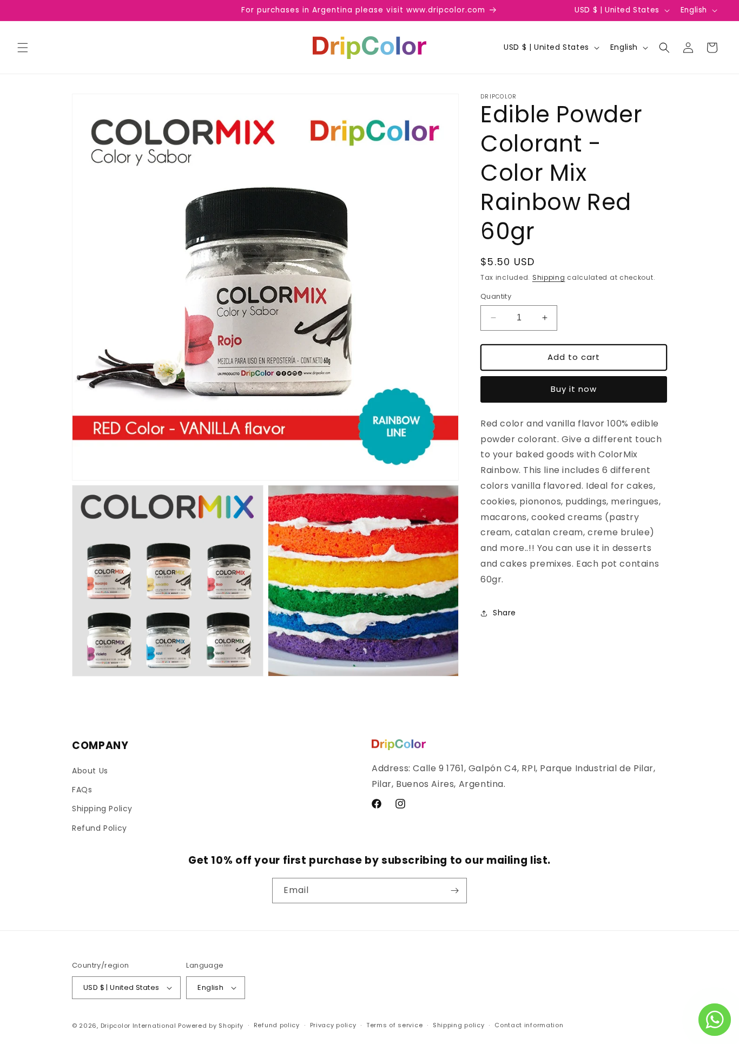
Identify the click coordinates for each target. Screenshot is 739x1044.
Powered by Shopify (210, 1025)
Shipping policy (459, 1025)
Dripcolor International (138, 1025)
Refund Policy (99, 828)
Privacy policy (333, 1025)
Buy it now (574, 389)
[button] (23, 48)
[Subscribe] (454, 890)
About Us (90, 770)
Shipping (548, 277)
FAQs (82, 789)
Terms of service (394, 1025)
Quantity (495, 296)
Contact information (528, 1025)
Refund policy (277, 1025)
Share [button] (504, 612)
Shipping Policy (102, 808)
